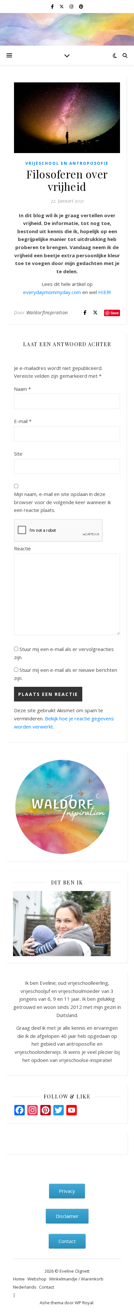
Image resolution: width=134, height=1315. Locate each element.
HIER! (104, 292)
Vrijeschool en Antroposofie (67, 163)
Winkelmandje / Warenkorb (76, 1279)
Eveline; (48, 983)
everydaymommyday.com (52, 292)
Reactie (22, 548)
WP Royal (84, 1303)
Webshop (37, 1279)
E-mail (23, 421)
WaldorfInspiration (47, 312)
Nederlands (24, 1287)
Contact (46, 1287)
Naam (22, 389)
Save (115, 312)
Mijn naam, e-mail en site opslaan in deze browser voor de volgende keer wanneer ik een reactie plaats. (62, 502)
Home (19, 1279)
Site (18, 453)
